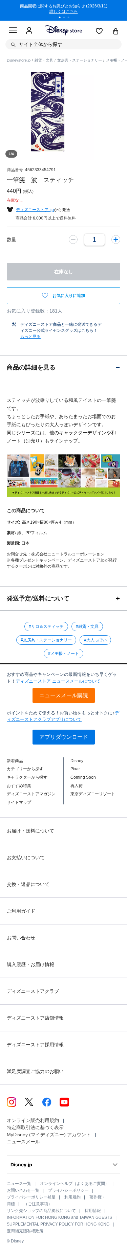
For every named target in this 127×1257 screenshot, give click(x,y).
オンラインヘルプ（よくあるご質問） (74, 1183)
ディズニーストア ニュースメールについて (58, 681)
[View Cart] (116, 32)
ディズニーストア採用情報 (35, 1044)
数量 (11, 239)
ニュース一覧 (19, 1183)
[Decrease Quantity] (73, 239)
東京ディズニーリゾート (92, 794)
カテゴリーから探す (25, 769)
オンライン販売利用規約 (33, 1120)
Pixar (75, 769)
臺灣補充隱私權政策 (25, 1231)
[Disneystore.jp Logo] (63, 30)
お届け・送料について (30, 830)
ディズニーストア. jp (35, 209)
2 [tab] (66, 18)
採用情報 (93, 1210)
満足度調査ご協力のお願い (35, 1071)
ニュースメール (23, 1141)
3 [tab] (70, 18)
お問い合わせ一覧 (23, 1190)
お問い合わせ (21, 937)
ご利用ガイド (21, 911)
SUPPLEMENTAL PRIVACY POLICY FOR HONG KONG (58, 1224)
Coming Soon (83, 777)
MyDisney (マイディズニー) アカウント (49, 1134)
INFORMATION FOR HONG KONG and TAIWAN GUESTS (59, 1217)
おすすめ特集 (19, 785)
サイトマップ (19, 802)
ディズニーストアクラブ (33, 991)
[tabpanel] (64, 10)
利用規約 (72, 1197)
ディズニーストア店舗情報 (35, 1018)
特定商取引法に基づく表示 (35, 1127)
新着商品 (15, 760)
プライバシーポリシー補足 (31, 1197)
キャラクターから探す (27, 777)
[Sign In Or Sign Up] (29, 31)
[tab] (63, 367)
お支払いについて (26, 857)
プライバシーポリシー (68, 1190)
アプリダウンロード (63, 737)
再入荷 (76, 785)
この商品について (26, 510)
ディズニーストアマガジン (31, 794)
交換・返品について (28, 884)
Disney (76, 760)
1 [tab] (62, 18)
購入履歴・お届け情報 (30, 964)
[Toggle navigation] (12, 31)
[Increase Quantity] (115, 239)
